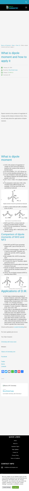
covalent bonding (19, 327)
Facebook (4, 356)
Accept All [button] (15, 487)
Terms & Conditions (15, 458)
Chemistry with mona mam (8, 342)
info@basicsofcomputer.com (11, 467)
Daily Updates (15, 449)
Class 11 (10, 72)
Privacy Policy (15, 455)
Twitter (3, 361)
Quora (3, 364)
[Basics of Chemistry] (12, 7)
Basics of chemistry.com (8, 351)
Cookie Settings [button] (6, 487)
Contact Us (15, 452)
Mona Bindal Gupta (13, 70)
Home (15, 440)
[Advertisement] (14, 29)
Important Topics (15, 446)
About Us (15, 443)
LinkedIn (3, 366)
